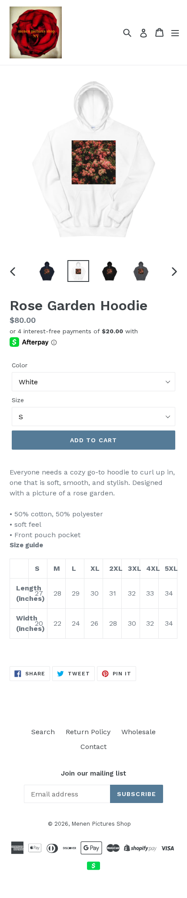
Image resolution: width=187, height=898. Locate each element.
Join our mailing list (93, 773)
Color (19, 365)
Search (43, 732)
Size (18, 399)
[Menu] (175, 32)
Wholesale (138, 732)
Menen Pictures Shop (101, 823)
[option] (47, 271)
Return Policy (88, 732)
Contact (93, 746)
